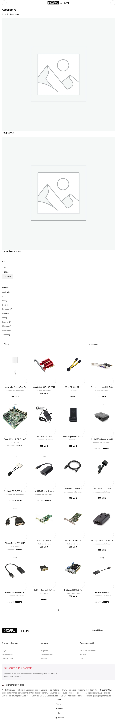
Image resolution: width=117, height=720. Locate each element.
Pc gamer (44, 651)
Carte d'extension (44, 390)
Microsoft (6, 326)
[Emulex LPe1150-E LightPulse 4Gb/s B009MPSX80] (73, 518)
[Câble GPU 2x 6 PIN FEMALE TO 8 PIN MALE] (73, 365)
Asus (4, 296)
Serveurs (44, 658)
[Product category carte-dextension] (58, 132)
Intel (4, 318)
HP (3, 313)
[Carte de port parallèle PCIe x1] (102, 365)
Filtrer (8, 277)
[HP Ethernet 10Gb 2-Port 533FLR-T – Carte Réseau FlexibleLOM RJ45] (73, 568)
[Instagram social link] (109, 630)
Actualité (83, 655)
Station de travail (47, 655)
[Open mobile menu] (4, 3)
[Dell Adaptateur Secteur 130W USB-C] (73, 415)
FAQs (4, 651)
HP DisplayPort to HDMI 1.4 (102, 541)
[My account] (112, 3)
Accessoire (10, 390)
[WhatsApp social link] (113, 630)
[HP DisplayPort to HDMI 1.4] (102, 518)
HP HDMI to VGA (102, 593)
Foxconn (5, 309)
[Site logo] (58, 3)
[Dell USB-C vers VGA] (102, 467)
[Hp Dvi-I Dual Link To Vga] (44, 568)
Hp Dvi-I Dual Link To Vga (44, 590)
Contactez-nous (7, 658)
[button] (5, 379)
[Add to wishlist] (5, 383)
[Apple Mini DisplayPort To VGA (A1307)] (15, 365)
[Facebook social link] (105, 630)
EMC (4, 305)
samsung (6, 330)
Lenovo (5, 322)
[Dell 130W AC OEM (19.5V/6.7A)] (44, 415)
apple (4, 292)
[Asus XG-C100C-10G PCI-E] (44, 365)
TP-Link (5, 335)
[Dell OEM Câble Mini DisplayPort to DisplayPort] (73, 467)
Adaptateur (20, 390)
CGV (81, 658)
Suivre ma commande (88, 651)
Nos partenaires (7, 655)
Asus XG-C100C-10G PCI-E (44, 387)
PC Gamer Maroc (106, 690)
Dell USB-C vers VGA (102, 489)
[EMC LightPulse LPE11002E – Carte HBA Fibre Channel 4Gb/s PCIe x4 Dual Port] (44, 518)
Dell (4, 301)
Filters (6, 344)
